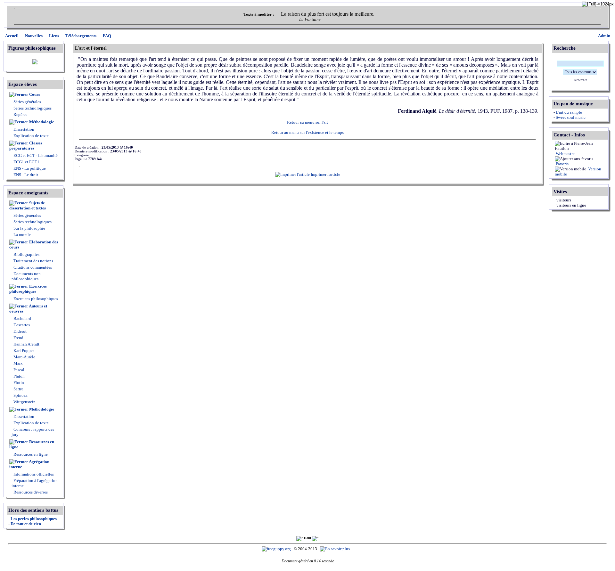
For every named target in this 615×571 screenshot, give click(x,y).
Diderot (19, 331)
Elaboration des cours (33, 244)
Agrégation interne (29, 464)
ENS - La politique (29, 168)
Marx (17, 363)
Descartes (21, 324)
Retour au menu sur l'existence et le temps (307, 132)
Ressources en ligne (31, 444)
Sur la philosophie (29, 228)
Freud (17, 337)
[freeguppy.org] (277, 548)
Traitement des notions (33, 260)
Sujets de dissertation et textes (27, 205)
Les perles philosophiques (34, 518)
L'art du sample (569, 112)
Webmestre (565, 153)
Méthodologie (41, 121)
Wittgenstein (24, 401)
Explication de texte (31, 135)
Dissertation (23, 129)
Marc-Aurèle (23, 357)
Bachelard (21, 318)
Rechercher (580, 80)
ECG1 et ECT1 (25, 161)
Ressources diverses (30, 492)
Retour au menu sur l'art (307, 122)
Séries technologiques (32, 108)
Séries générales (27, 101)
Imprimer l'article (325, 174)
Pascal (18, 369)
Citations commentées (32, 267)
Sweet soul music (571, 117)
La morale (21, 234)
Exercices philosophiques (28, 289)
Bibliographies (26, 254)
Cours (34, 94)
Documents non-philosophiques (27, 276)
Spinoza (20, 395)
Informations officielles (33, 474)
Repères (20, 114)
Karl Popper (23, 350)
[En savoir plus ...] (337, 548)
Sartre (17, 389)
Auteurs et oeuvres (28, 309)
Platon (18, 376)
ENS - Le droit (25, 174)
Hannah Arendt (25, 344)
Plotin (18, 382)
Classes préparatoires (25, 146)
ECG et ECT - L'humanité (35, 155)
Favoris (562, 163)
